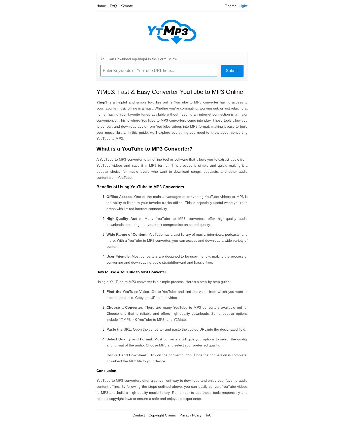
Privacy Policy (190, 415)
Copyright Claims (162, 415)
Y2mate (127, 6)
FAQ (113, 6)
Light (243, 6)
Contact (138, 415)
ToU (208, 415)
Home (101, 6)
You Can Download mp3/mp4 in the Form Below (138, 59)
